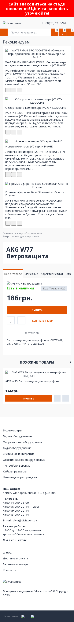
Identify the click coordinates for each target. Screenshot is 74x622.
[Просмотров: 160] (19, 90)
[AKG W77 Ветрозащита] (37, 283)
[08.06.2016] (13, 132)
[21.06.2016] (13, 174)
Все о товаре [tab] (13, 274)
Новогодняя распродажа (20, 477)
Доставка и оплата (15, 558)
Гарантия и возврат (16, 564)
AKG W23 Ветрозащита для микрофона (32, 381)
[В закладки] (11, 320)
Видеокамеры (12, 430)
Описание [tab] (31, 274)
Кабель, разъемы (15, 471)
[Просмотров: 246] (19, 132)
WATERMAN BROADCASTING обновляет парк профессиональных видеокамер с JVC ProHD (35, 63)
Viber (36, 506)
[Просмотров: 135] (19, 223)
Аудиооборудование (30, 233)
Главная (8, 233)
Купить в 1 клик (42, 320)
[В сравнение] (21, 320)
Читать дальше (34, 343)
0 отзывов (32, 333)
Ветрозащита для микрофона (21, 236)
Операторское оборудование (23, 442)
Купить (37, 310)
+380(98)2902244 (54, 23)
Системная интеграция (18, 454)
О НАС (7, 552)
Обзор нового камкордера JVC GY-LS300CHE (35, 107)
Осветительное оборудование (24, 459)
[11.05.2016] (13, 90)
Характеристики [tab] (52, 274)
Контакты (9, 570)
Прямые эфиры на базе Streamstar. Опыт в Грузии (34, 193)
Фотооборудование (16, 465)
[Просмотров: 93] (19, 174)
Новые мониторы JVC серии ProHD (29, 146)
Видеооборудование (17, 436)
